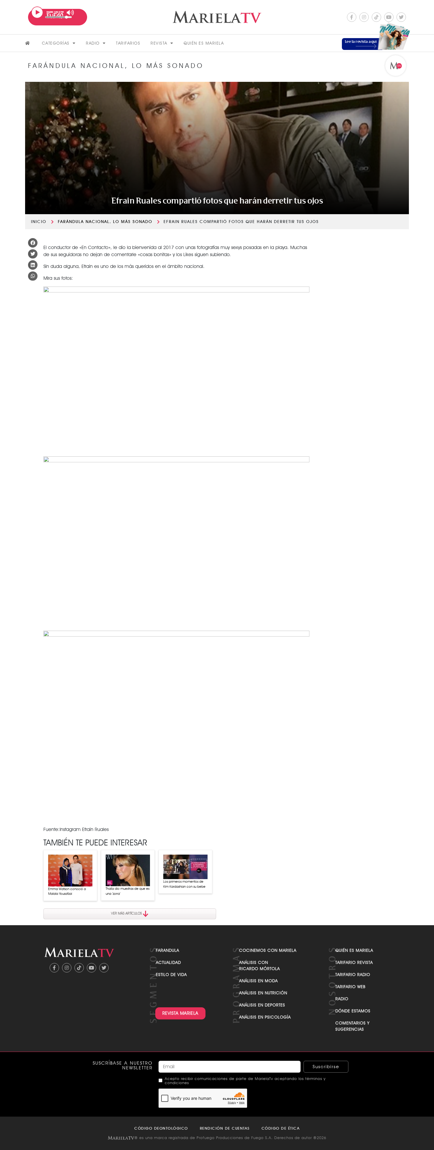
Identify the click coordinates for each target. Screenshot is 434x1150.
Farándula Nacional (84, 221)
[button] (32, 243)
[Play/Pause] (37, 12)
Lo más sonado (132, 221)
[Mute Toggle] (70, 12)
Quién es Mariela (204, 43)
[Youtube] (389, 17)
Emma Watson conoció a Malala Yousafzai (67, 891)
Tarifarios (128, 43)
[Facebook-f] (351, 17)
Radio (93, 43)
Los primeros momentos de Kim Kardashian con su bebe (184, 884)
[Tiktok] (376, 17)
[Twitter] (401, 17)
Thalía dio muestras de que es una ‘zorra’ (127, 891)
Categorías (56, 43)
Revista (159, 43)
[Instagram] (364, 17)
